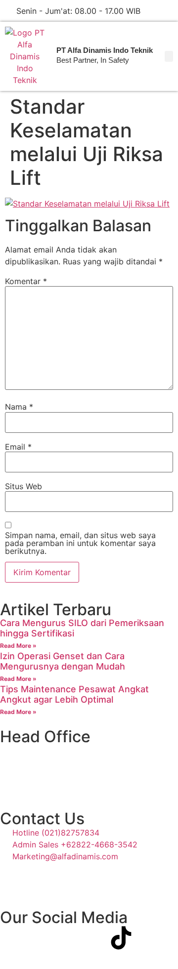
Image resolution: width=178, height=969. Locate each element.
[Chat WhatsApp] (152, 10)
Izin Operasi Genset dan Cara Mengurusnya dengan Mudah (62, 661)
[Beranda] (24, 56)
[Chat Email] (169, 10)
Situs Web (23, 486)
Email (18, 447)
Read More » (18, 645)
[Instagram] (39, 938)
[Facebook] (12, 938)
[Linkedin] (94, 938)
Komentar (26, 281)
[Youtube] (66, 938)
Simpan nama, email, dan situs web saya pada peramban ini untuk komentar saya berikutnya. (80, 543)
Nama (19, 407)
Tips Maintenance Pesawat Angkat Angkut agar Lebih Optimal (74, 694)
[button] (169, 56)
